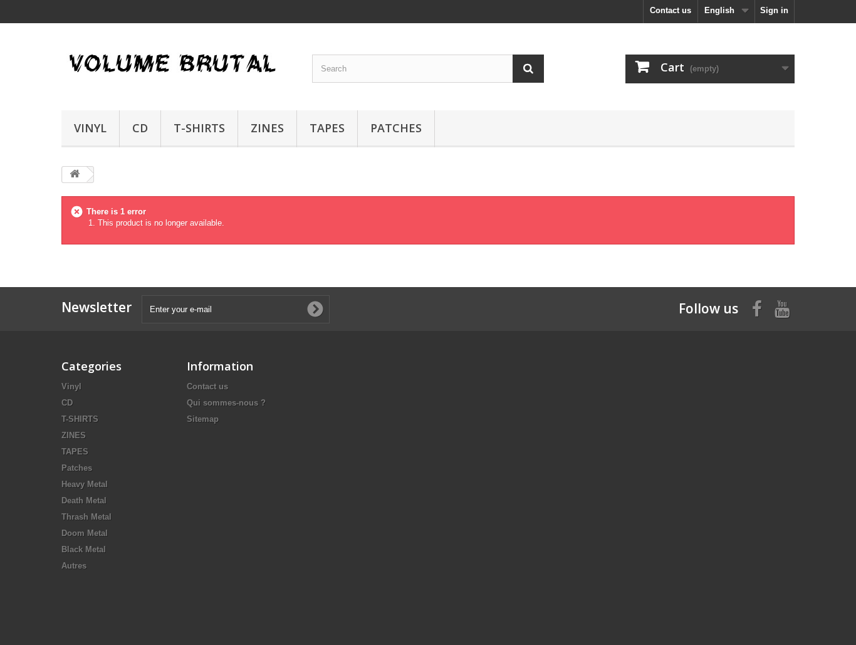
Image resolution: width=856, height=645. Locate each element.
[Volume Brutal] (177, 64)
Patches (396, 127)
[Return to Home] (74, 174)
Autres (73, 565)
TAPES (327, 127)
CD (140, 127)
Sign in (774, 10)
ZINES (267, 127)
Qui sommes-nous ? (226, 402)
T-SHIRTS (199, 127)
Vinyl (90, 127)
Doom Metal (84, 533)
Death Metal (84, 500)
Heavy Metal (84, 484)
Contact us (670, 10)
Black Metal (83, 549)
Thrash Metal (86, 517)
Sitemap (203, 419)
